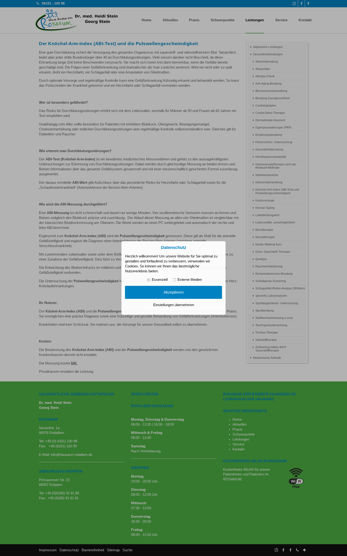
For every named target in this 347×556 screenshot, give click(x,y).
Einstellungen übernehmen (173, 305)
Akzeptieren (174, 292)
